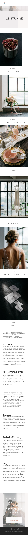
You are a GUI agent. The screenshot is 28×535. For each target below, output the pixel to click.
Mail (4, 336)
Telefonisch (17, 336)
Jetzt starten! (14, 519)
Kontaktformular (8, 336)
